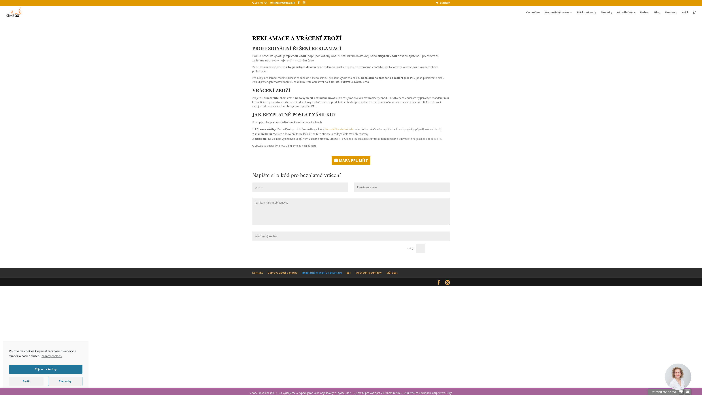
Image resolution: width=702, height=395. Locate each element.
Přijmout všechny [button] (46, 369)
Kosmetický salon (556, 12)
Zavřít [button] (26, 381)
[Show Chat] (681, 391)
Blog (657, 12)
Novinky (606, 12)
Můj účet (392, 272)
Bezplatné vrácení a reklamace (322, 272)
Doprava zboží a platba (283, 272)
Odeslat (439, 248)
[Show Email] (687, 391)
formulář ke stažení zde (339, 129)
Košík (685, 12)
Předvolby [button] (65, 381)
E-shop (645, 12)
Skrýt (449, 393)
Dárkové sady (586, 12)
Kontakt (671, 12)
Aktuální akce (626, 12)
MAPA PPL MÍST (353, 160)
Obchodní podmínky (369, 272)
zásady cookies (51, 356)
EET (348, 272)
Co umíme (533, 12)
